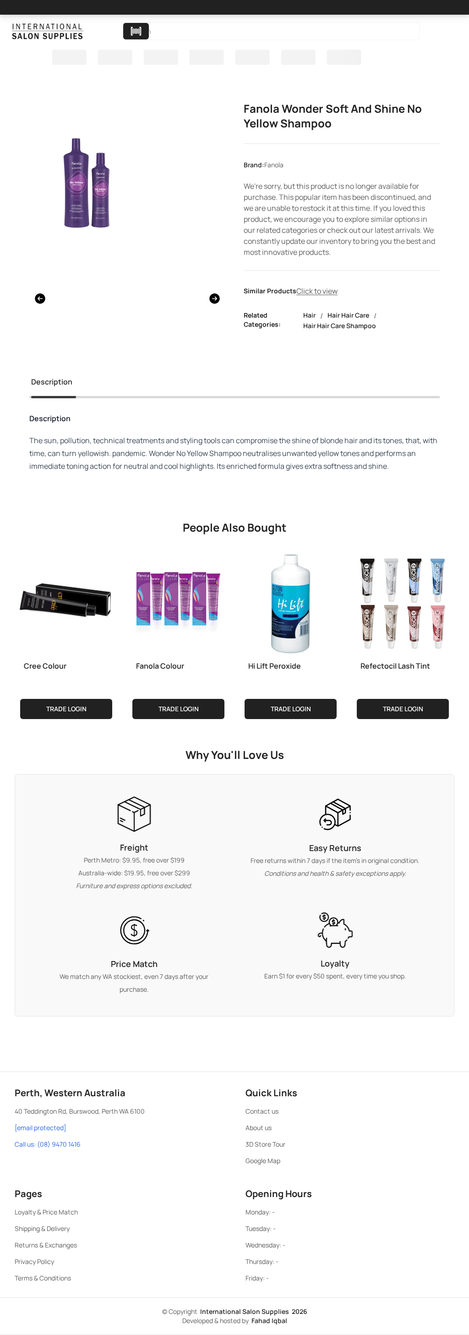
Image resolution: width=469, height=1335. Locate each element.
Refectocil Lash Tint (395, 666)
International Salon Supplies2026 (253, 1311)
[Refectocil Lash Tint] (402, 602)
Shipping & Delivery (42, 1228)
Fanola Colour (160, 666)
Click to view (317, 291)
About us (258, 1127)
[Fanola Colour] (178, 602)
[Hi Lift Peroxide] (290, 602)
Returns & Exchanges (46, 1245)
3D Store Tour (265, 1144)
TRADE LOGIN (66, 708)
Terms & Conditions (43, 1278)
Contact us (261, 1111)
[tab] (51, 383)
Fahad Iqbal (269, 1320)
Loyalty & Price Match (46, 1212)
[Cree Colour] (66, 602)
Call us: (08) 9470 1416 (48, 1144)
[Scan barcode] (136, 31)
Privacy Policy (34, 1261)
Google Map (262, 1160)
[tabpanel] (234, 453)
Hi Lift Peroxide (274, 666)
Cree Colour (45, 666)
